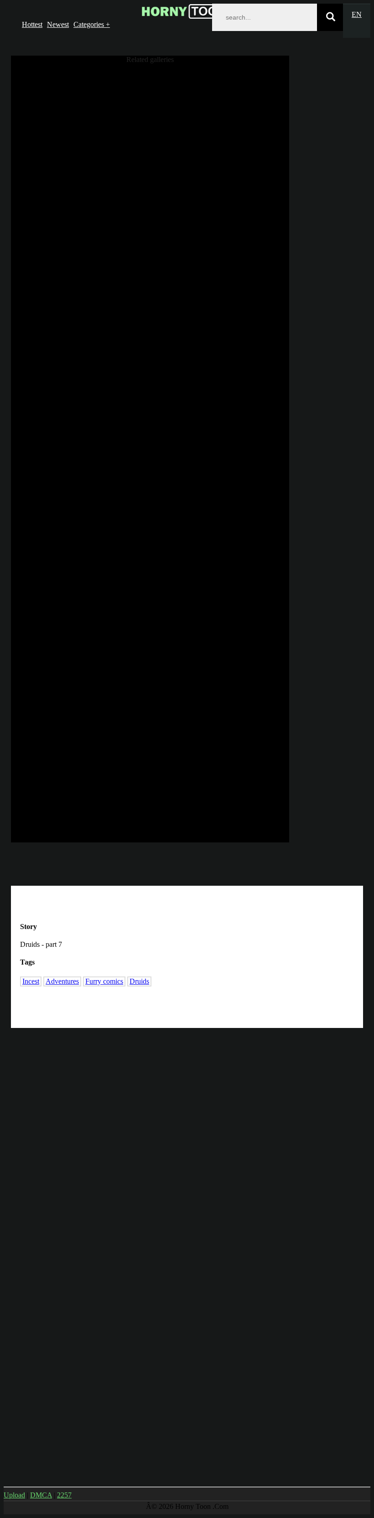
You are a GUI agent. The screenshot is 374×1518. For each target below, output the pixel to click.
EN (357, 14)
